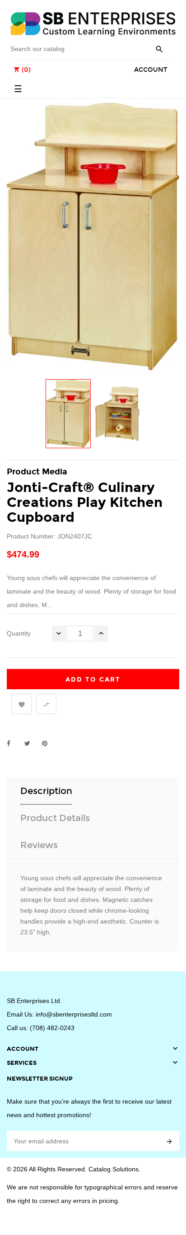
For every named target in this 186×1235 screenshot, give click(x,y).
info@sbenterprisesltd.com (74, 1014)
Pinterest (49, 743)
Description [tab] (46, 790)
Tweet (31, 743)
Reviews (39, 845)
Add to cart (93, 679)
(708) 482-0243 (52, 1027)
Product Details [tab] (55, 817)
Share (13, 743)
